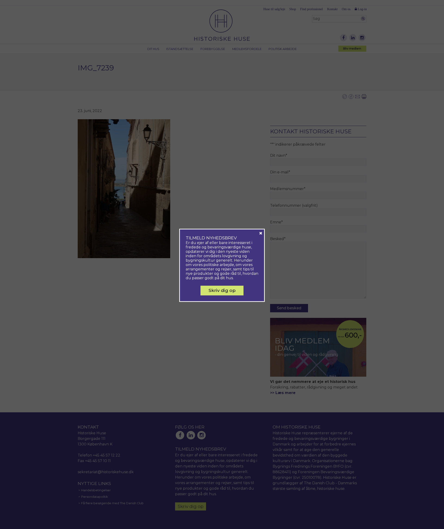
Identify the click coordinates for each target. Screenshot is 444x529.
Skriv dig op (222, 290)
